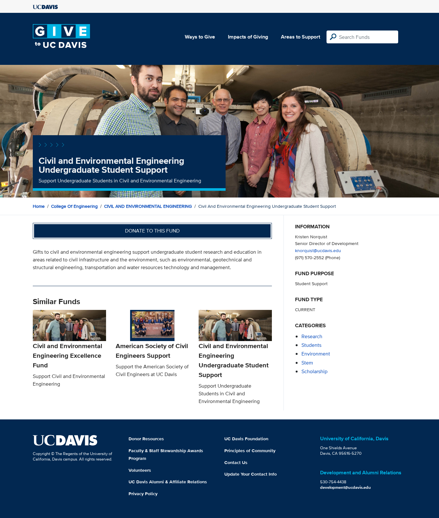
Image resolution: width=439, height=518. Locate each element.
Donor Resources (146, 438)
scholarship (314, 371)
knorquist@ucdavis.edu (318, 250)
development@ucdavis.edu (345, 487)
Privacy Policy (143, 493)
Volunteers (140, 470)
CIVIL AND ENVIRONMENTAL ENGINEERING (148, 206)
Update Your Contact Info (250, 474)
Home (39, 206)
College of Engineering (74, 206)
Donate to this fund (152, 230)
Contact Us (235, 462)
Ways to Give (200, 36)
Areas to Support (300, 36)
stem (307, 362)
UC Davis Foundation (246, 438)
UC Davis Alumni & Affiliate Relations (168, 481)
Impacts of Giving (248, 36)
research (311, 336)
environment (315, 353)
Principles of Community (249, 450)
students (311, 345)
